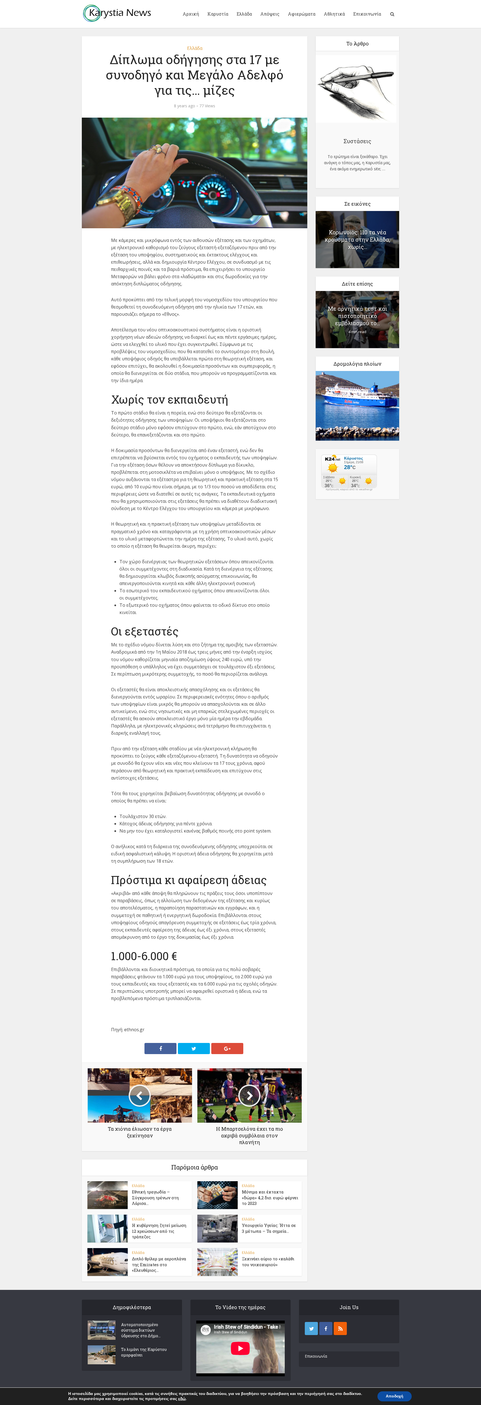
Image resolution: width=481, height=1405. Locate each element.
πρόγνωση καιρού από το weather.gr (349, 489)
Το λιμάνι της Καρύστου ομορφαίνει (144, 1352)
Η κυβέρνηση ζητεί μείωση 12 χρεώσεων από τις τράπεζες (159, 1230)
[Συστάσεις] (356, 89)
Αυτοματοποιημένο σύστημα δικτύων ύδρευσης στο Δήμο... (141, 1330)
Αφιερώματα (301, 14)
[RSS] (340, 1328)
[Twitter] (311, 1328)
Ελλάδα (244, 14)
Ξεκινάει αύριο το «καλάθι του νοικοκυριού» (268, 1261)
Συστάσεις (357, 141)
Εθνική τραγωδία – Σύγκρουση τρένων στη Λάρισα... (155, 1197)
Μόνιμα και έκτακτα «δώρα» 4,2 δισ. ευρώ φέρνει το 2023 (270, 1197)
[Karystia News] (116, 13)
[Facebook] (325, 1328)
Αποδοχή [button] (394, 1396)
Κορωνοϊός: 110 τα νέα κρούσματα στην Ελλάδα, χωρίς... (357, 239)
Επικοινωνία (367, 14)
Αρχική (191, 14)
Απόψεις (269, 14)
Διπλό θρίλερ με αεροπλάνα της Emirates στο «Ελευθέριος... (159, 1264)
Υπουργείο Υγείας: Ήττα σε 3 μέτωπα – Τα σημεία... (269, 1228)
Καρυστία (217, 14)
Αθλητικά (334, 14)
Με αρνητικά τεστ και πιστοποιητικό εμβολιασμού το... (357, 316)
